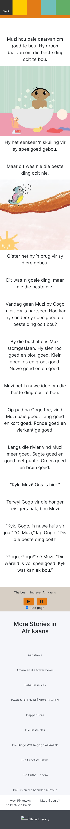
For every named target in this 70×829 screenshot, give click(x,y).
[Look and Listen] (34, 7)
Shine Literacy (38, 819)
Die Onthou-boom (35, 775)
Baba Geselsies (35, 685)
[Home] (19, 7)
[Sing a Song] (48, 7)
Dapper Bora (35, 715)
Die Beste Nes (35, 730)
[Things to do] (63, 7)
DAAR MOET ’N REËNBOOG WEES (35, 700)
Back (6, 11)
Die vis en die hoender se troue (35, 790)
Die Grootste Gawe (35, 760)
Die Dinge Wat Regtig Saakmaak (35, 745)
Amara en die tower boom (35, 670)
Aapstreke (35, 655)
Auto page (36, 608)
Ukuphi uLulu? (50, 800)
